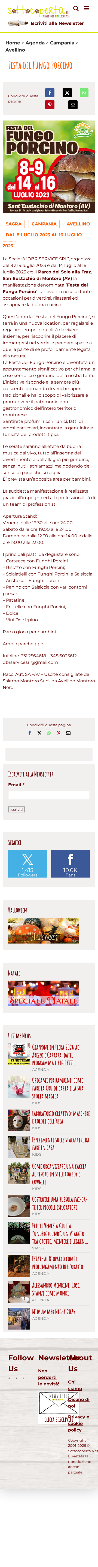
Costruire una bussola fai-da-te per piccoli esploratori (59, 1203)
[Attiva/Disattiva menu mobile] (87, 8)
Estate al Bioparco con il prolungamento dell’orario (57, 1263)
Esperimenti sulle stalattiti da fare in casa (60, 1144)
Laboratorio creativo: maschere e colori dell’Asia (61, 1117)
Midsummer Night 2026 (53, 1312)
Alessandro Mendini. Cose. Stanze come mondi (56, 1289)
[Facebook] (50, 93)
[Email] (73, 105)
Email (16, 784)
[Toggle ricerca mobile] (76, 8)
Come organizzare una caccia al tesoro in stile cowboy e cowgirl (59, 1174)
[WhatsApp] (84, 93)
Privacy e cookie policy (78, 1423)
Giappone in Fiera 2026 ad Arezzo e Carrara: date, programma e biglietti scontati (55, 1055)
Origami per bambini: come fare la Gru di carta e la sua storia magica (58, 1088)
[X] (67, 93)
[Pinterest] (50, 105)
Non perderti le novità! (48, 1377)
